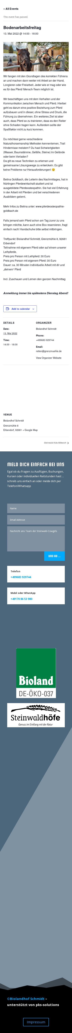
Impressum (36, 1022)
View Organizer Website (48, 357)
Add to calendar (21, 308)
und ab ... (54, 556)
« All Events (10, 9)
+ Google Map (30, 430)
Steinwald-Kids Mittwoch (55, 442)
